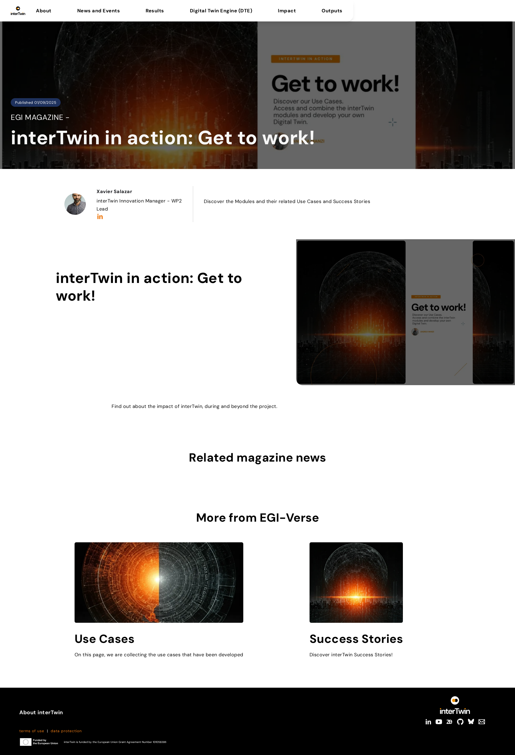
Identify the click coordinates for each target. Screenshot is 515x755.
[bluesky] (471, 722)
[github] (460, 722)
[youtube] (438, 722)
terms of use (31, 730)
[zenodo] (449, 722)
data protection (66, 730)
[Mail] (481, 722)
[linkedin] (428, 721)
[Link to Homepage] (455, 705)
